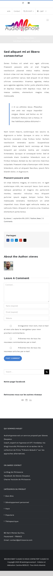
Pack (7, 508)
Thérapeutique (11, 521)
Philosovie (22, 446)
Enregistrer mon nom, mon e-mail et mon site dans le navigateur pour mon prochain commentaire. (26, 329)
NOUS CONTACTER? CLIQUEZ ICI (37, 559)
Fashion (33, 218)
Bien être (9, 496)
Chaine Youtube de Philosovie (17, 479)
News (39, 218)
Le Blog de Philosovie (13, 472)
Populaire (9, 515)
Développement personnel (17, 502)
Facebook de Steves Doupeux (17, 476)
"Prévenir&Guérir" (29, 450)
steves (8, 218)
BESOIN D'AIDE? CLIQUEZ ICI (14, 559)
